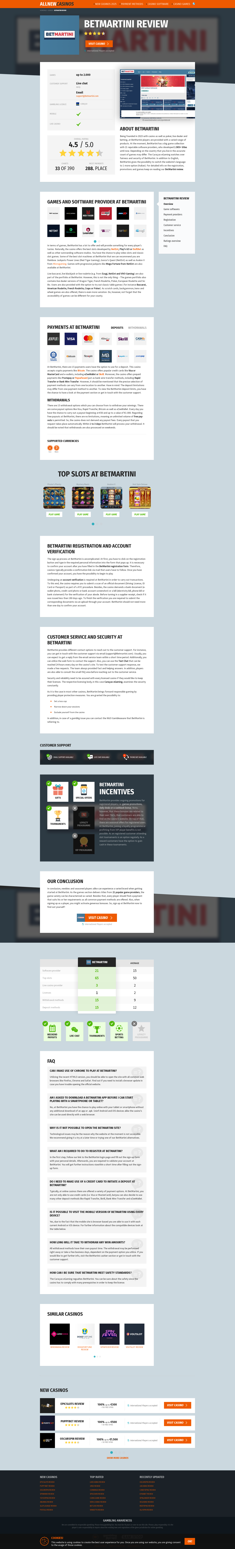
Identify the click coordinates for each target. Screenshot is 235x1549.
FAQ (165, 246)
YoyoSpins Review (47, 1498)
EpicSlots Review (47, 1482)
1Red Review (95, 1486)
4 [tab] (123, 1452)
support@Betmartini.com (87, 96)
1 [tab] (95, 241)
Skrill (101, 374)
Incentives (169, 230)
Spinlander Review (147, 1498)
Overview (168, 204)
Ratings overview (172, 240)
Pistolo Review (46, 1510)
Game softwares (172, 209)
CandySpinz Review (148, 1490)
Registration (170, 219)
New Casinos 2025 (105, 4)
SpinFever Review (110, 1347)
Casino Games (181, 4)
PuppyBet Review (47, 1486)
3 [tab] (101, 524)
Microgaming (60, 263)
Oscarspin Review (47, 1490)
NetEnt (114, 249)
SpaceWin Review (97, 1494)
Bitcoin (81, 370)
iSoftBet (137, 249)
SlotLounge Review (48, 1506)
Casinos (50, 10)
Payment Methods (132, 4)
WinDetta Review (97, 1510)
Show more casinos (117, 1457)
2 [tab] (99, 241)
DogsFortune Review (85, 1348)
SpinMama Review (47, 1494)
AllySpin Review (146, 1510)
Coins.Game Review (98, 1498)
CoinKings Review (97, 1490)
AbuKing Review (46, 1502)
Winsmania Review (59, 1347)
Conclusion (169, 235)
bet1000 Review (96, 1506)
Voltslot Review (134, 1347)
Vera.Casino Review (98, 1502)
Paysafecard (81, 377)
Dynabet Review (146, 1494)
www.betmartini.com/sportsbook (157, 120)
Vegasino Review (147, 1502)
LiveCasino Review (97, 1482)
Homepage (43, 10)
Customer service (172, 225)
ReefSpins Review (147, 1506)
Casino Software (158, 4)
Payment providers (173, 214)
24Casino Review (147, 1486)
